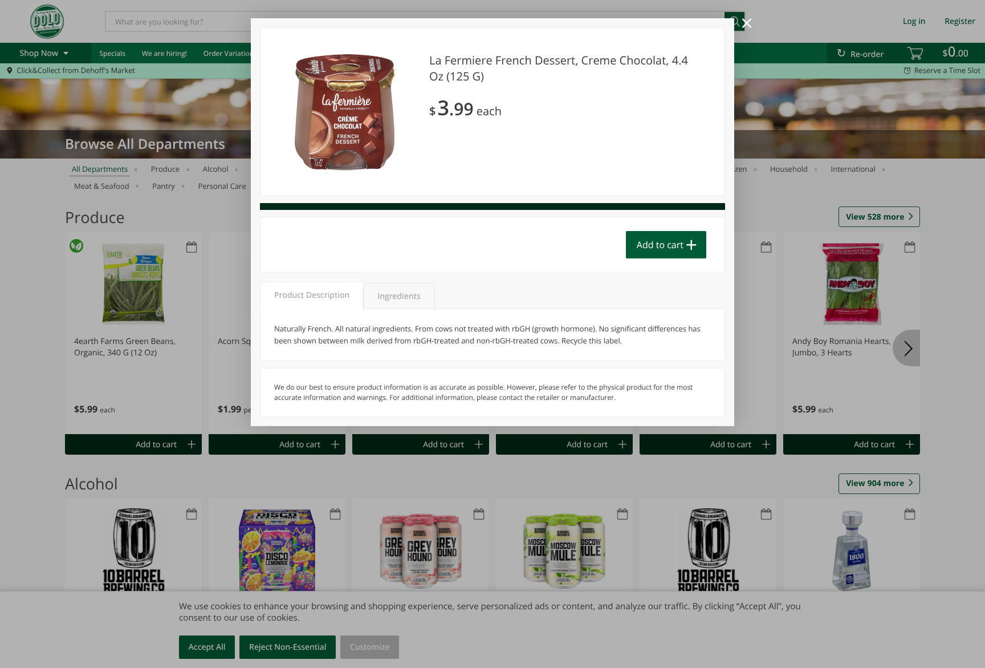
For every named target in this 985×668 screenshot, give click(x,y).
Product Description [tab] (311, 295)
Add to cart (660, 244)
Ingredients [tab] (398, 296)
